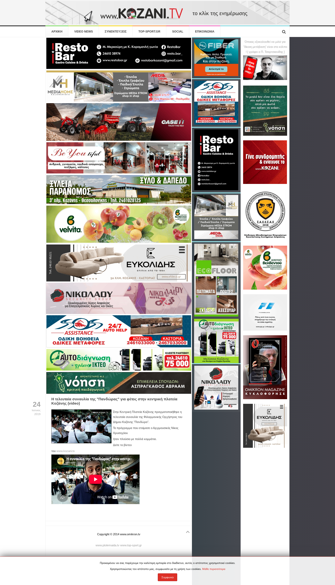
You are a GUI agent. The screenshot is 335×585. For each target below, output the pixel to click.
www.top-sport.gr (131, 545)
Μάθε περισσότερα (213, 568)
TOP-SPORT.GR (149, 31)
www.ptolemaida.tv (107, 545)
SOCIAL (177, 31)
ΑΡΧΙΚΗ (56, 31)
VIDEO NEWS (83, 31)
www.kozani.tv (65, 451)
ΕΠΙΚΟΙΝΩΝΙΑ (204, 31)
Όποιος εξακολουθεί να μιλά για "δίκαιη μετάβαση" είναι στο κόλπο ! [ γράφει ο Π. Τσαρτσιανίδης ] (265, 46)
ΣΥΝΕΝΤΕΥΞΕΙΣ (116, 31)
